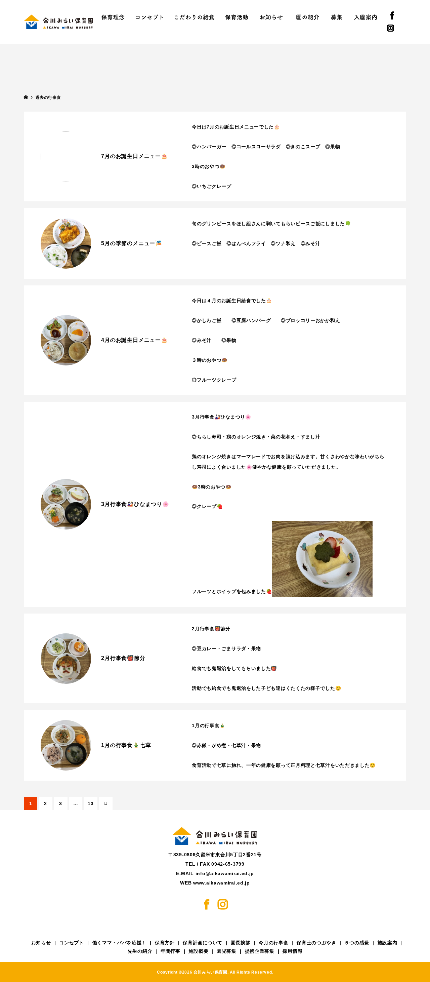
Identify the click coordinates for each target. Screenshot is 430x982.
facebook (398, 15)
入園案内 (365, 17)
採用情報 (292, 951)
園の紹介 (308, 17)
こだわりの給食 (194, 17)
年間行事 (170, 951)
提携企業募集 (259, 951)
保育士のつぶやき (316, 942)
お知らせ (271, 17)
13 (90, 803)
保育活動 (236, 17)
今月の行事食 (273, 942)
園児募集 (226, 951)
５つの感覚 (356, 942)
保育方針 (165, 942)
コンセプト (149, 17)
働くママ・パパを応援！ (119, 942)
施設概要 (198, 951)
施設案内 (387, 942)
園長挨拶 (241, 942)
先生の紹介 (140, 951)
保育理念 (113, 17)
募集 (336, 17)
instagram (396, 28)
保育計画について (202, 942)
